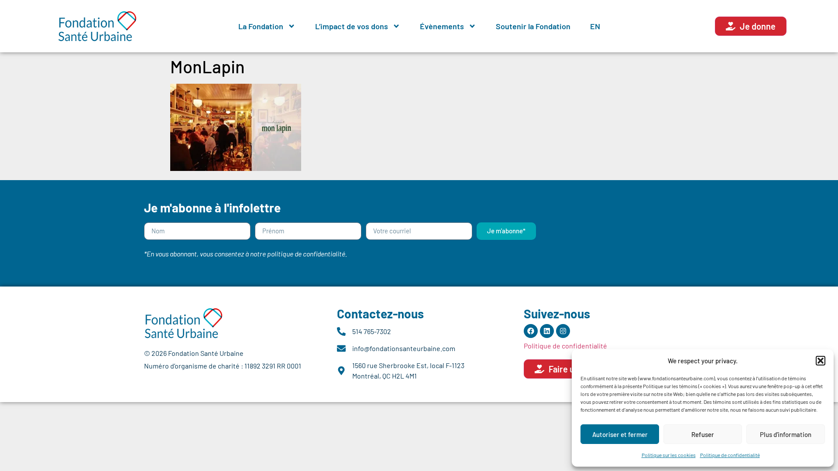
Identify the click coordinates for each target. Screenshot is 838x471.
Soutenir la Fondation (533, 26)
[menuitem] (595, 26)
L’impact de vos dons (351, 26)
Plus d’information (785, 434)
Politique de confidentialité (730, 455)
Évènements (442, 26)
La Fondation (260, 26)
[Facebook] (531, 331)
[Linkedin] (547, 331)
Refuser (702, 434)
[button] (820, 360)
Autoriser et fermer (620, 434)
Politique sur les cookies (669, 455)
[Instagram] (563, 331)
